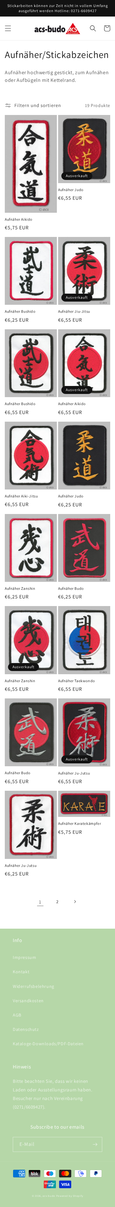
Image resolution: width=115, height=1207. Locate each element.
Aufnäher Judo (70, 189)
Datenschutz (26, 1029)
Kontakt (21, 972)
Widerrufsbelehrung (33, 986)
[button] (8, 28)
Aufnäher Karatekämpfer (79, 823)
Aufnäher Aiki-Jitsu (21, 496)
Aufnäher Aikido (18, 219)
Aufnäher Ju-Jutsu (74, 773)
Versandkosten (28, 1000)
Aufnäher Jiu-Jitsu (74, 311)
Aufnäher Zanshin (20, 588)
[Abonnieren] (95, 1144)
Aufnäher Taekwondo (76, 680)
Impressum (24, 957)
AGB (17, 1015)
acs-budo (48, 1195)
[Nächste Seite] (75, 902)
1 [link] (40, 902)
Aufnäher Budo (71, 588)
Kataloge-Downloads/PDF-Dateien (48, 1043)
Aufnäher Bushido (20, 311)
